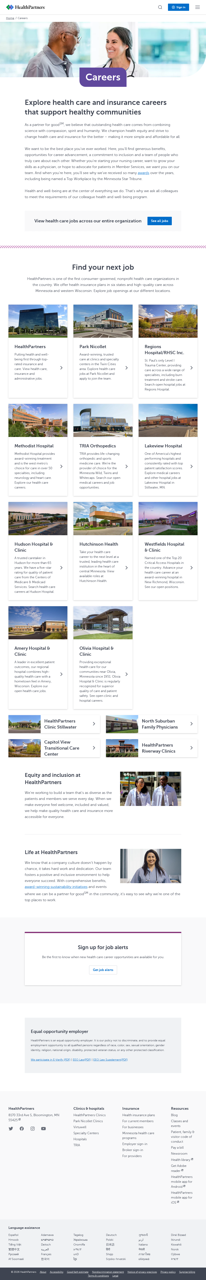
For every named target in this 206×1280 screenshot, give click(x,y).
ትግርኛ (174, 1259)
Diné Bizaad (178, 1234)
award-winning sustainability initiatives (56, 887)
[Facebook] (21, 1130)
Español (13, 1234)
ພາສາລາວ (47, 1239)
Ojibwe (175, 1254)
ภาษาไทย (144, 1254)
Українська (80, 1239)
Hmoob (13, 1239)
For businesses (132, 1127)
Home (10, 18)
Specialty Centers (86, 1133)
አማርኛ (77, 1249)
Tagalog (78, 1234)
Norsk (175, 1249)
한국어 (45, 1259)
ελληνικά (144, 1259)
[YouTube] (43, 1130)
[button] (160, 7)
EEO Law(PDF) (82, 1059)
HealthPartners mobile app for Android (182, 1182)
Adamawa (47, 1234)
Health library (180, 1160)
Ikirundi (175, 1239)
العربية (45, 1249)
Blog (174, 1115)
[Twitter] (10, 1130)
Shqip (109, 1254)
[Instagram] (32, 1130)
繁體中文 (14, 1249)
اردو (141, 1239)
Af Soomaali (16, 1259)
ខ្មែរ (75, 1259)
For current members (137, 1121)
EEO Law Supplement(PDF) (110, 1059)
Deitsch (46, 1244)
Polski (109, 1239)
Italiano (143, 1244)
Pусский (13, 1254)
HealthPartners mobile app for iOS (182, 1197)
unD (76, 1254)
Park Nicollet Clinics (88, 1121)
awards (143, 173)
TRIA (76, 1145)
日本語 (110, 1244)
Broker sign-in (132, 1150)
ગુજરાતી (143, 1234)
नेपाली (142, 1249)
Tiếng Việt (14, 1244)
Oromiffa (79, 1244)
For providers (132, 1156)
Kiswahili (176, 1244)
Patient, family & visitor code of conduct (183, 1136)
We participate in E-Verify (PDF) (50, 1059)
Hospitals (80, 1139)
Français (46, 1254)
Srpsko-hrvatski (116, 1259)
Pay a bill (177, 1147)
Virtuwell (79, 1127)
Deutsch (111, 1234)
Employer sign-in (134, 1144)
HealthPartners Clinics (89, 1115)
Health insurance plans (138, 1115)
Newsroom (179, 1153)
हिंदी (108, 1249)
